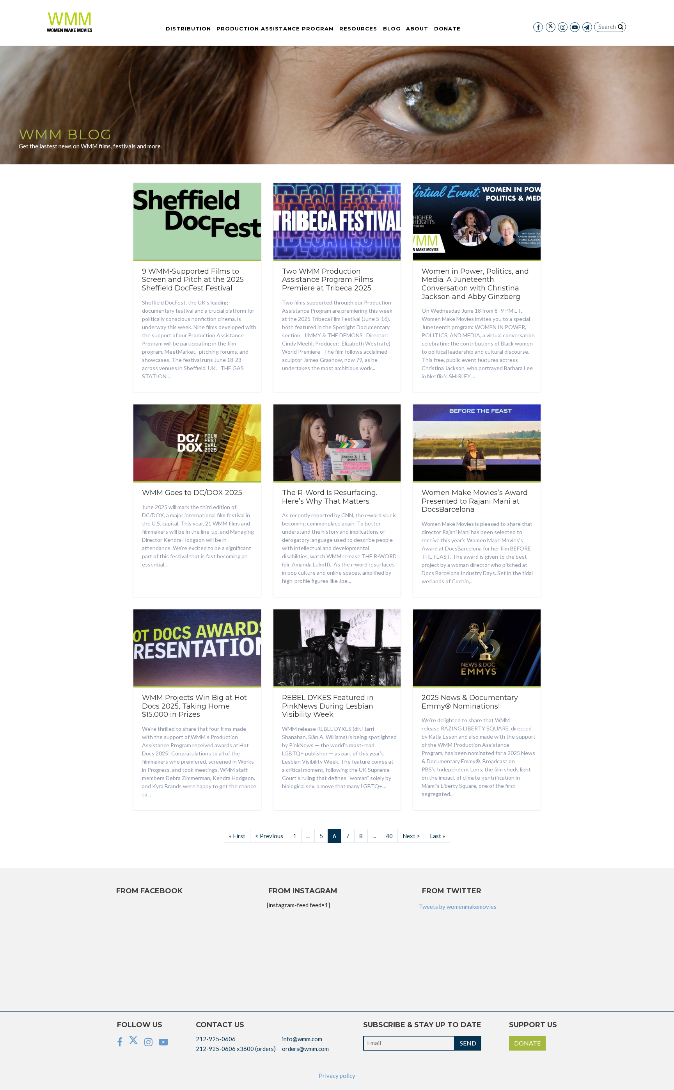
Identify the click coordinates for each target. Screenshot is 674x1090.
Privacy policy (337, 1075)
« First (237, 835)
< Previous (269, 835)
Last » (437, 835)
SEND (468, 1043)
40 (389, 835)
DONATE (527, 1043)
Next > (411, 835)
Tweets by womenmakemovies (458, 906)
